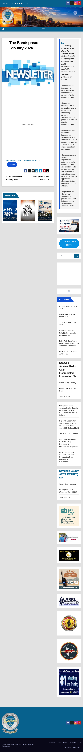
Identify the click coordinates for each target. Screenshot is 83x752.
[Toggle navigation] (43, 29)
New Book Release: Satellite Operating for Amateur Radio (67, 509)
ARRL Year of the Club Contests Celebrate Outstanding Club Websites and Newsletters (68, 633)
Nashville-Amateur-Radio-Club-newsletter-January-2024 (23, 160)
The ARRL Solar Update (68, 610)
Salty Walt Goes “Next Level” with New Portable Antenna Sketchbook (69, 519)
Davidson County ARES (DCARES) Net (69, 650)
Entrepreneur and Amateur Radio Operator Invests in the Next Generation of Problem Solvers (68, 586)
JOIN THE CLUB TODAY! (69, 243)
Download (12, 164)
